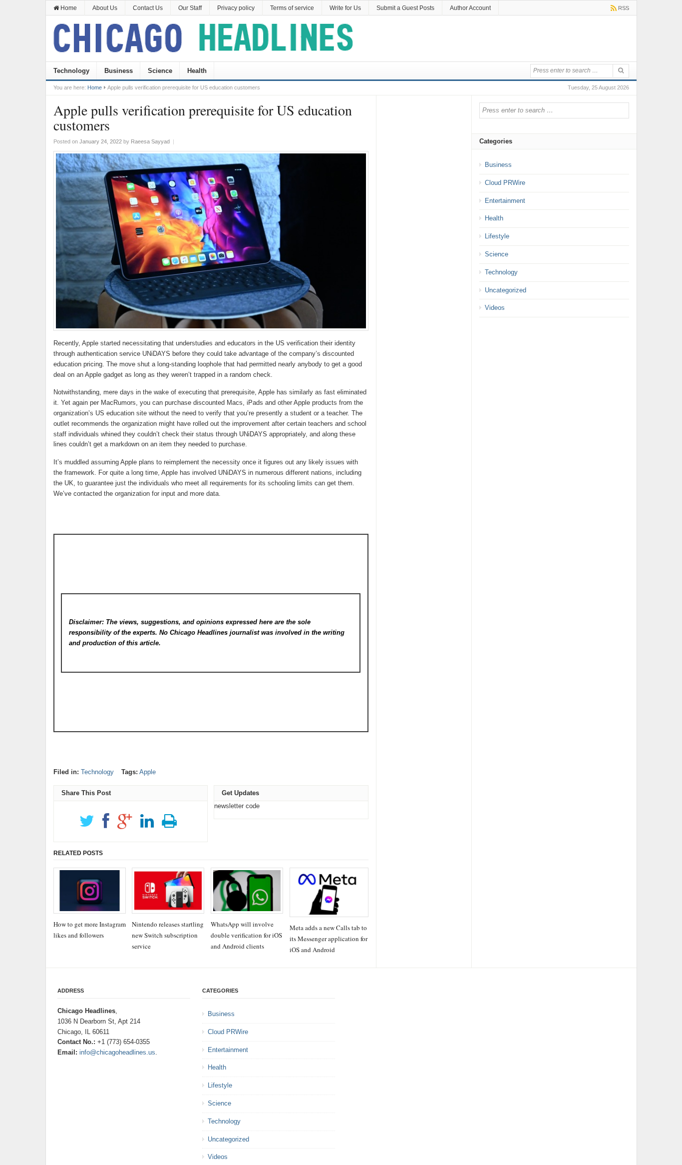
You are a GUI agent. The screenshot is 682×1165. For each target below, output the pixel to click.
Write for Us (345, 7)
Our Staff (190, 7)
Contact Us (148, 7)
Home (68, 7)
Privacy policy (236, 7)
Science (160, 70)
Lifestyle (497, 236)
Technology (71, 70)
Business (118, 70)
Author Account (470, 7)
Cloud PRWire (505, 182)
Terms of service (292, 7)
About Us (104, 7)
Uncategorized (505, 290)
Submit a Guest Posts (405, 7)
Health (197, 70)
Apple (147, 772)
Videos (495, 307)
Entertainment (505, 200)
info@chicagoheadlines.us (117, 1052)
